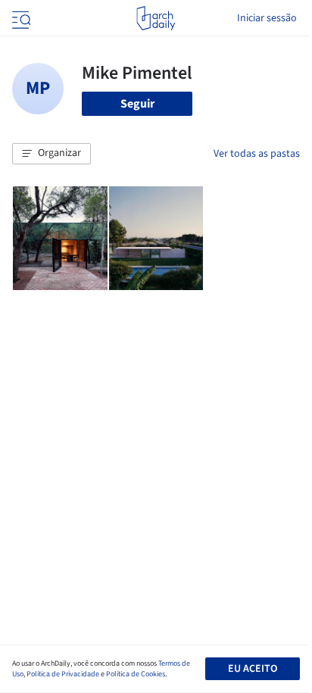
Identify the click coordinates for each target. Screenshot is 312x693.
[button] (51, 153)
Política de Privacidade (63, 674)
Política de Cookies (135, 674)
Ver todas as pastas (257, 153)
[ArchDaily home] (155, 18)
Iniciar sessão (267, 18)
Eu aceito (252, 668)
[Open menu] (19, 18)
